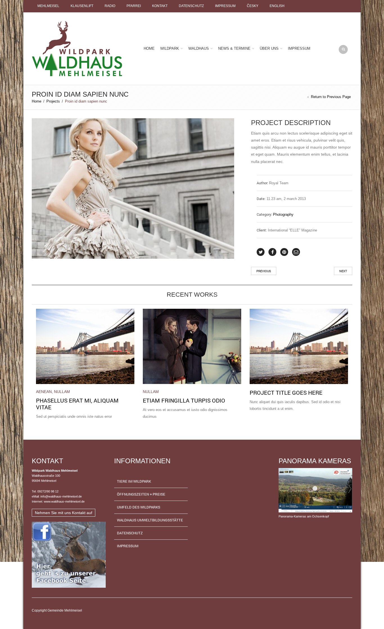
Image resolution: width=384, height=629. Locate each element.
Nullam (62, 391)
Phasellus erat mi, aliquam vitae (77, 404)
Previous (263, 271)
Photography (283, 214)
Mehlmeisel (48, 6)
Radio (110, 6)
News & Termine (234, 48)
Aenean (44, 391)
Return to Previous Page (331, 97)
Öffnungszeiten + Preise (141, 494)
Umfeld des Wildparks (138, 507)
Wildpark (169, 48)
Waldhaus (198, 48)
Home (149, 48)
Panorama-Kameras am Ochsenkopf (304, 516)
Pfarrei (134, 6)
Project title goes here (286, 392)
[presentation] (30, 351)
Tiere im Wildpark (134, 481)
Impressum (225, 6)
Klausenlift (82, 6)
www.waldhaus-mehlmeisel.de (64, 501)
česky (252, 6)
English (277, 6)
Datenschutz (191, 6)
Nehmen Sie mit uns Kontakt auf (63, 512)
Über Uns (269, 48)
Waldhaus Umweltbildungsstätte (150, 520)
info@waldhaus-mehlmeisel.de (61, 496)
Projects (53, 101)
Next (343, 271)
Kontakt (160, 6)
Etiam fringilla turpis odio (184, 400)
